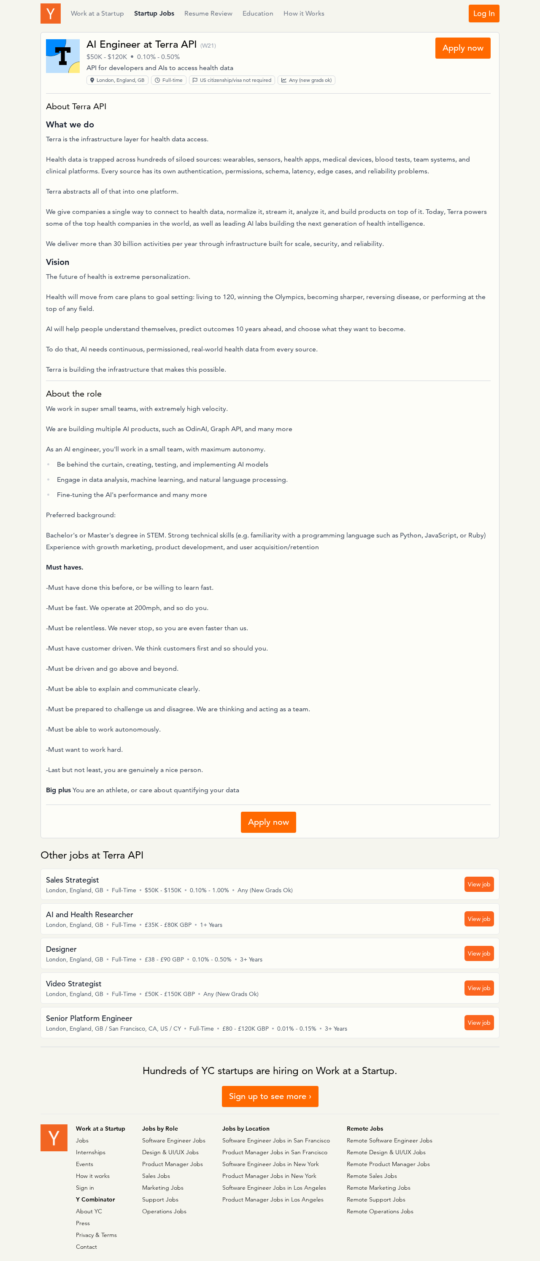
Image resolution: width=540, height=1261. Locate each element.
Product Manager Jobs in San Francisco (274, 1152)
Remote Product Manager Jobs (388, 1164)
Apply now (463, 48)
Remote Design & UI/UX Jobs (386, 1152)
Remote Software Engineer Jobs (389, 1140)
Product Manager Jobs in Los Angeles (273, 1199)
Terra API (176, 44)
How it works (93, 1176)
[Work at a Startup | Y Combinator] (54, 1137)
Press (83, 1223)
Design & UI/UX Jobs (170, 1152)
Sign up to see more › (270, 1096)
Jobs (82, 1140)
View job (479, 884)
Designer (61, 949)
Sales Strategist (72, 880)
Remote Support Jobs (376, 1199)
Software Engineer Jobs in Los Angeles (274, 1187)
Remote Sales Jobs (372, 1176)
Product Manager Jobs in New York (269, 1176)
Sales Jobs (156, 1176)
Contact (86, 1246)
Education (258, 13)
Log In (484, 13)
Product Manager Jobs (172, 1164)
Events (84, 1164)
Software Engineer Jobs (173, 1140)
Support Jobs (160, 1199)
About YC (89, 1211)
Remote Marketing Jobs (378, 1187)
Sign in (85, 1187)
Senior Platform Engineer (89, 1018)
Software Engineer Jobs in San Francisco (276, 1140)
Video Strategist (74, 983)
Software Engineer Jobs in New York (270, 1164)
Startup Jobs (154, 13)
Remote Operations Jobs (380, 1211)
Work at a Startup (97, 13)
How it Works (304, 13)
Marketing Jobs (163, 1187)
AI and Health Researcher (89, 914)
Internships (90, 1152)
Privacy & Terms (96, 1235)
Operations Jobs (164, 1211)
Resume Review (208, 13)
